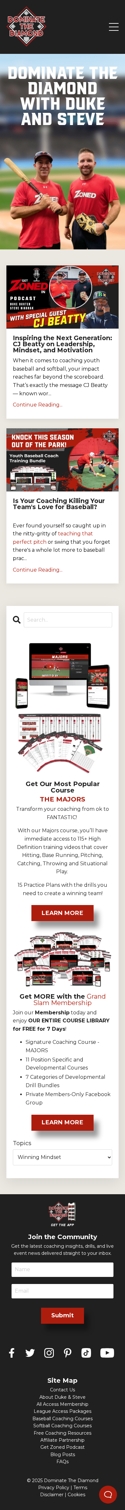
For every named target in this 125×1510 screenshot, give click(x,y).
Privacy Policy (53, 1487)
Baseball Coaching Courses (62, 1419)
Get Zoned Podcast (62, 1447)
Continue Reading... (38, 405)
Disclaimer (51, 1494)
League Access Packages (62, 1411)
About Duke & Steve (62, 1397)
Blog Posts (62, 1454)
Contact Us (62, 1390)
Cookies (76, 1494)
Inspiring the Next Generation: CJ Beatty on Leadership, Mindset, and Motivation (62, 344)
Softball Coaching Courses (62, 1426)
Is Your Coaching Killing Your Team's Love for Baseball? (59, 504)
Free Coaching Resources (62, 1433)
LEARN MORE (62, 913)
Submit (62, 1315)
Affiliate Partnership (62, 1440)
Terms (80, 1487)
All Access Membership (62, 1404)
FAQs (62, 1461)
